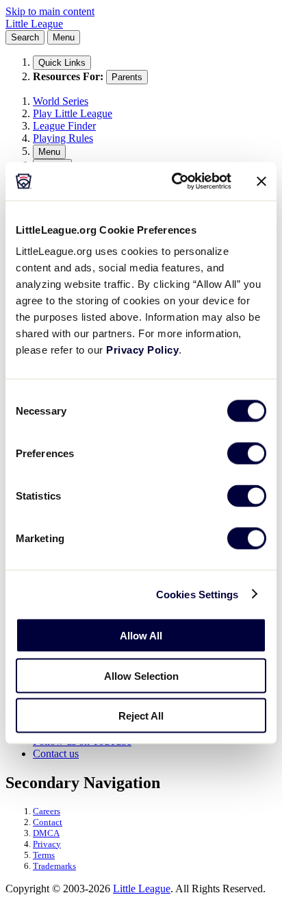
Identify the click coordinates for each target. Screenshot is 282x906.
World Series (60, 101)
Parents (127, 77)
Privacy (47, 844)
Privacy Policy (142, 350)
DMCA (46, 833)
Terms (44, 855)
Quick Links (62, 63)
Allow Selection (141, 675)
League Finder (64, 126)
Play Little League (72, 113)
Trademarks (54, 866)
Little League (141, 888)
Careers (46, 811)
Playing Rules (63, 138)
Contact (47, 822)
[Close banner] (261, 181)
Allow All (141, 635)
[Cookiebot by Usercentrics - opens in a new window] (174, 182)
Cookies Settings (197, 594)
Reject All (141, 716)
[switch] (246, 454)
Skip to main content (49, 11)
